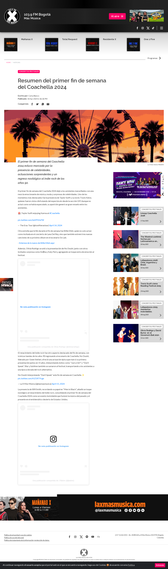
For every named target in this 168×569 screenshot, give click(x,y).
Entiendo (160, 565)
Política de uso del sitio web (14, 538)
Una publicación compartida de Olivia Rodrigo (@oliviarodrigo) (53, 347)
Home (8, 62)
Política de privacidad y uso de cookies (18, 535)
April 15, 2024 (58, 383)
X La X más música (147, 28)
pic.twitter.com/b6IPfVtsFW (31, 220)
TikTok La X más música (153, 28)
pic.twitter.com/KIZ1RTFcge (31, 378)
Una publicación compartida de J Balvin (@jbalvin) (53, 480)
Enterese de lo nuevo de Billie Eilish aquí (36, 243)
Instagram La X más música (142, 28)
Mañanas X (27, 39)
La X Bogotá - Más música (12, 16)
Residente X (109, 39)
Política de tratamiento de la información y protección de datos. (26, 540)
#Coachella (54, 213)
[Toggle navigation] (162, 28)
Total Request (69, 39)
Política (131, 565)
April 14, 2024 (55, 225)
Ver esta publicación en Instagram (35, 307)
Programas (153, 58)
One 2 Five (149, 39)
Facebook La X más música (137, 28)
